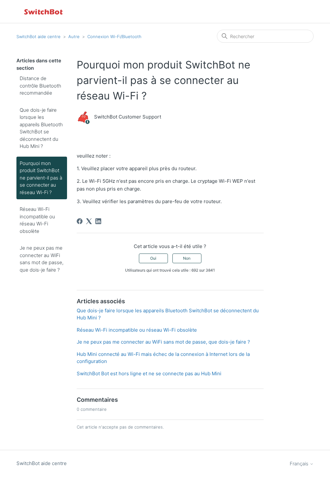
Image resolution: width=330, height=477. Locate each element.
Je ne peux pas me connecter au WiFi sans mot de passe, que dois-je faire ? (41, 259)
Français (300, 463)
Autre (74, 36)
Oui (153, 258)
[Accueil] (43, 11)
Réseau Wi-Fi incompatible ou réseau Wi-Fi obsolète (37, 220)
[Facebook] (79, 221)
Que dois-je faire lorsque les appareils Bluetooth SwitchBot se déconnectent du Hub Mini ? (41, 128)
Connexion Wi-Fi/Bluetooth (114, 36)
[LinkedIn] (98, 221)
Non (186, 258)
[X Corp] (89, 221)
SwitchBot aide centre (38, 36)
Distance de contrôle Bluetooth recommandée (40, 85)
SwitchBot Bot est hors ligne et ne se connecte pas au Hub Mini (149, 373)
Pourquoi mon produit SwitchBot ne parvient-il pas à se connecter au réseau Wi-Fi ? (41, 177)
